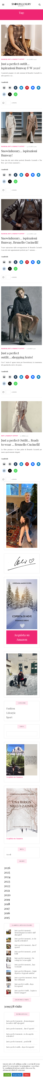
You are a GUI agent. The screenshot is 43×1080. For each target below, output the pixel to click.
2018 (7, 904)
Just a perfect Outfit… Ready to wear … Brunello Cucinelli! (20, 442)
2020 (7, 895)
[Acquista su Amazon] (21, 604)
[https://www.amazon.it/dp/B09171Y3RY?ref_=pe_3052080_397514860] (21, 759)
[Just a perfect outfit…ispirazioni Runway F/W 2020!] (21, 40)
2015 (7, 917)
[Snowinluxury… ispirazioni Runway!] (21, 127)
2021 (7, 890)
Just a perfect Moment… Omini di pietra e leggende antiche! (25, 972)
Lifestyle (11, 712)
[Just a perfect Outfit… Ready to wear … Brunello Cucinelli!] (21, 416)
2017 (7, 908)
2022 (7, 886)
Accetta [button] (7, 1075)
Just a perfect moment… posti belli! (25, 953)
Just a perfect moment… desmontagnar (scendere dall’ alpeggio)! (25, 932)
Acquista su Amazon (14, 777)
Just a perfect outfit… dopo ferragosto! (20, 1047)
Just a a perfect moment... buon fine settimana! (26, 979)
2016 (7, 913)
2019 (7, 899)
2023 (7, 881)
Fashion (4, 59)
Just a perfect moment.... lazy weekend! (25, 966)
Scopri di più (17, 1075)
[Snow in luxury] (21, 5)
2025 (7, 872)
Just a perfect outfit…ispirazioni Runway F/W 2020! (20, 66)
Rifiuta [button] (27, 1075)
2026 (7, 868)
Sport (9, 717)
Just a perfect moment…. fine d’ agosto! (20, 1029)
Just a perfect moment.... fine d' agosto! (25, 946)
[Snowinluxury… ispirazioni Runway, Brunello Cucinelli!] (21, 214)
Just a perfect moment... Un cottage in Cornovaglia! (24, 959)
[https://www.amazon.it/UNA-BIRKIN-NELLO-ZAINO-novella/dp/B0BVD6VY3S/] (21, 812)
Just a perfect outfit (16, 59)
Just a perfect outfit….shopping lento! (17, 355)
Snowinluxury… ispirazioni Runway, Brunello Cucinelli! (19, 240)
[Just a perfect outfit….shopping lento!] (21, 315)
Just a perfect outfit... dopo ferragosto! (24, 985)
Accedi (8, 854)
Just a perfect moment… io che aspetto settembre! (25, 940)
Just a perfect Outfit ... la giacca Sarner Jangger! (26, 991)
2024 (7, 877)
